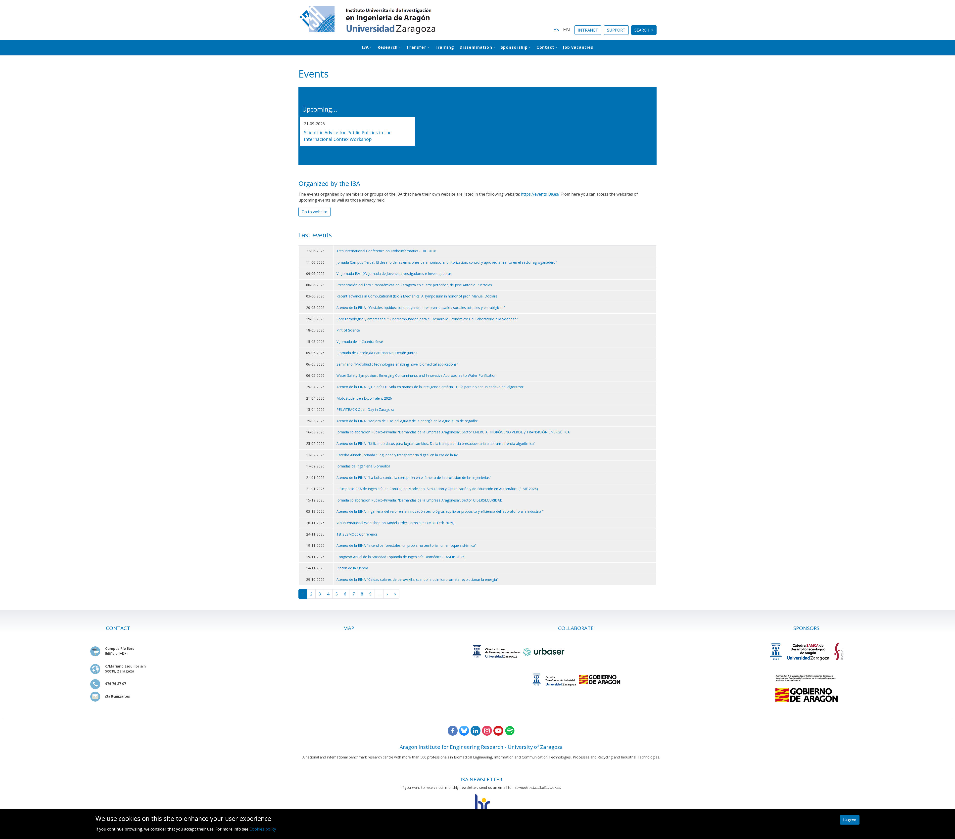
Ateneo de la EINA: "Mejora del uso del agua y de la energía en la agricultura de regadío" (407, 421)
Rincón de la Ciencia (352, 568)
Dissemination (476, 47)
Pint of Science (348, 330)
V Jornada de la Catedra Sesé (359, 341)
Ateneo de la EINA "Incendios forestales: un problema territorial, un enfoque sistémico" (406, 545)
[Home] (422, 20)
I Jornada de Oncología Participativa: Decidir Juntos (376, 352)
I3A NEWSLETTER (481, 779)
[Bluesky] (464, 730)
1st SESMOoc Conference (357, 534)
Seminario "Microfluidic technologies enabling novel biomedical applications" (397, 364)
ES (556, 29)
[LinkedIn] (475, 730)
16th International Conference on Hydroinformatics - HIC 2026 (386, 251)
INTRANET (588, 30)
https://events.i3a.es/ (540, 194)
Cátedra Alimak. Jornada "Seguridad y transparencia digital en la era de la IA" (397, 455)
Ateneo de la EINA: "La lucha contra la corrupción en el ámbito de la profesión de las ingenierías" (413, 477)
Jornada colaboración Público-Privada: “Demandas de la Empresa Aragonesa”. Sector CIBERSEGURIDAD (419, 500)
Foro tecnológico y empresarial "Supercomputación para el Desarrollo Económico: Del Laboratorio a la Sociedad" (427, 319)
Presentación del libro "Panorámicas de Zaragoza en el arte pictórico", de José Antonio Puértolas (414, 285)
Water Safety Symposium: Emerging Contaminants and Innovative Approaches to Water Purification (416, 375)
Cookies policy (262, 829)
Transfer (416, 47)
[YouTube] (498, 730)
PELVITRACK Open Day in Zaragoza (365, 409)
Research (388, 47)
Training (444, 47)
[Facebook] (453, 730)
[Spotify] (510, 730)
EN (566, 29)
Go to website (314, 211)
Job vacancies (578, 47)
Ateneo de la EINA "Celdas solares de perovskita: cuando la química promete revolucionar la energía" (417, 579)
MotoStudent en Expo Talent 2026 (364, 398)
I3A (365, 47)
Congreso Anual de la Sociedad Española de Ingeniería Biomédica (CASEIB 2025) (401, 556)
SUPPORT (616, 30)
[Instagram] (487, 730)
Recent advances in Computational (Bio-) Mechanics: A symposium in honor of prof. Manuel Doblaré (416, 296)
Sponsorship (514, 47)
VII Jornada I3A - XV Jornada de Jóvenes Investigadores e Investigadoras (394, 273)
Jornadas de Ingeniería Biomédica (363, 466)
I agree (849, 820)
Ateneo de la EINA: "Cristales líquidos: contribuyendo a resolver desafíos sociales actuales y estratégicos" (420, 307)
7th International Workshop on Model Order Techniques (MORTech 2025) (395, 522)
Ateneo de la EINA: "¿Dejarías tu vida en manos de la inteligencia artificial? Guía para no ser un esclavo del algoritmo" (430, 386)
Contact (545, 47)
